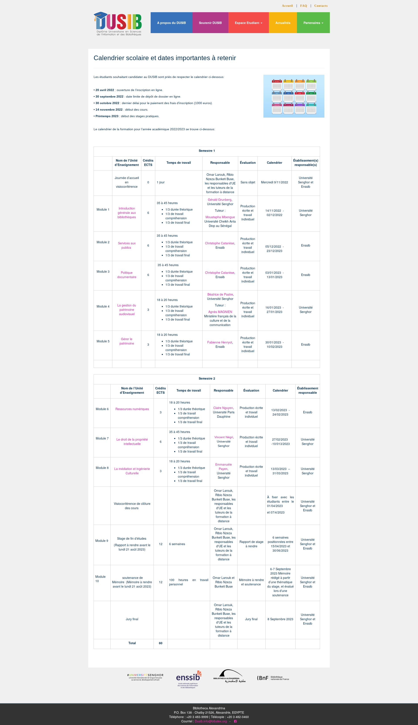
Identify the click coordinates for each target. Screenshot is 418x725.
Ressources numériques (132, 409)
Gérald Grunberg (219, 199)
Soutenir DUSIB (210, 22)
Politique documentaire (126, 274)
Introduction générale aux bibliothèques (127, 212)
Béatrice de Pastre (220, 294)
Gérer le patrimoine (127, 341)
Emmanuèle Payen (223, 466)
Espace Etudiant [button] (247, 22)
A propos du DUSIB (171, 22)
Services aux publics (127, 245)
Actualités (282, 22)
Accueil (288, 5)
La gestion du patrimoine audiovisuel (126, 309)
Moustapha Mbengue (220, 217)
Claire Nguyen (223, 408)
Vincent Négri (223, 437)
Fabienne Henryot (219, 342)
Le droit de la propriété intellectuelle (132, 441)
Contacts (321, 5)
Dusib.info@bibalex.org (211, 721)
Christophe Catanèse (219, 243)
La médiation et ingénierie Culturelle (132, 470)
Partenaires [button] (312, 22)
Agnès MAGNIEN (220, 311)
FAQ (304, 5)
